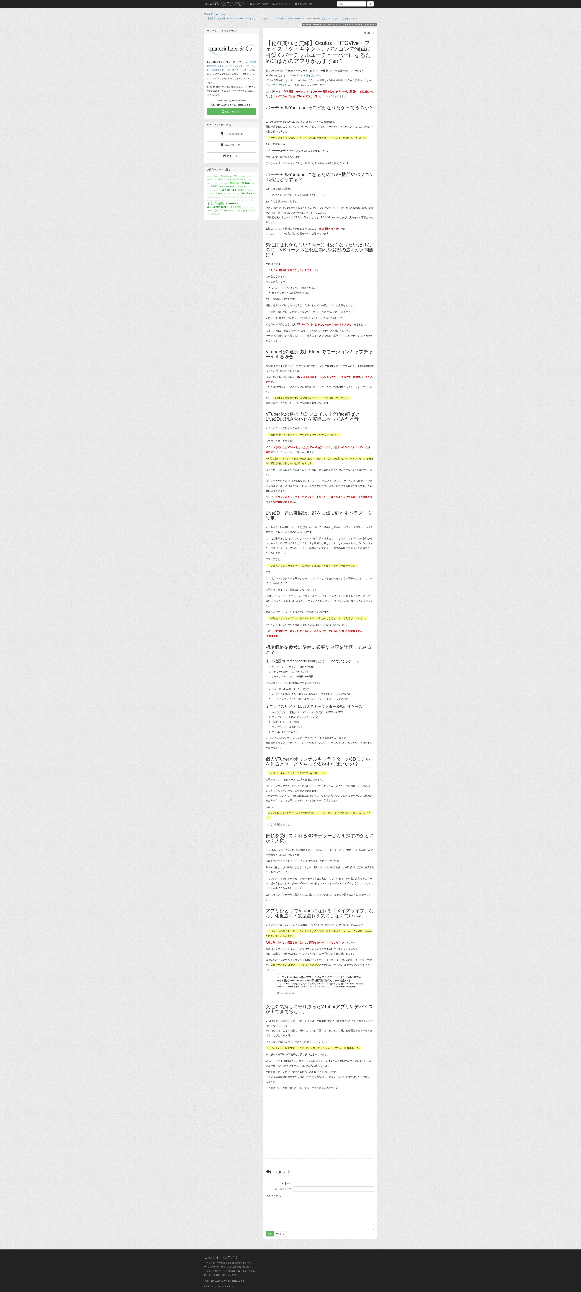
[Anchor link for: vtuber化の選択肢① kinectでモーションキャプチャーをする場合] (295, 356)
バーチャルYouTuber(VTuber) (315, 24)
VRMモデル (236, 194)
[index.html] (216, 14)
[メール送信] (368, 32)
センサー (228, 200)
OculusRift (242, 186)
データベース (248, 200)
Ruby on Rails (228, 189)
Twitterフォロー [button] (233, 145)
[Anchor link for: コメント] (295, 1171)
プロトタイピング (248, 207)
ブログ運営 (235, 206)
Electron (248, 176)
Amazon (209, 176)
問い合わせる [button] (233, 112)
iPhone (227, 179)
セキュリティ (219, 200)
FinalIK (210, 179)
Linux (227, 183)
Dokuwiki (242, 176)
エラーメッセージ (239, 197)
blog (223, 14)
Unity (219, 193)
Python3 (215, 190)
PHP (249, 187)
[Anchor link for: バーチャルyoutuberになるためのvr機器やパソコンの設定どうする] (305, 179)
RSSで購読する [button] (233, 134)
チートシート (238, 200)
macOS (245, 183)
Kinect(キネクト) (336, 24)
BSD (223, 176)
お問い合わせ (304, 3)
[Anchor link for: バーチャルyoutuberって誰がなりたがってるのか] (268, 112)
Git (215, 179)
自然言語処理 (215, 214)
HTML (220, 179)
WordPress (210, 197)
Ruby (241, 189)
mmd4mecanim (227, 186)
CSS (235, 176)
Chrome (229, 176)
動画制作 (252, 211)
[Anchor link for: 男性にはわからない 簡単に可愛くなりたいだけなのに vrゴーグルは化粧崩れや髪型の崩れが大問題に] (277, 254)
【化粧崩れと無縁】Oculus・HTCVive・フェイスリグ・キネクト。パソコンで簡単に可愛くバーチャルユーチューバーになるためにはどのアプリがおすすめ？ (282, 18)
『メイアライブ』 (305, 75)
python (209, 190)
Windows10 (248, 193)
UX (225, 194)
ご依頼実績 (226, 197)
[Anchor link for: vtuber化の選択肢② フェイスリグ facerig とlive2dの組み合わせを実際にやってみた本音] (361, 418)
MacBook (234, 182)
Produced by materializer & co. (218, 1286)
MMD (214, 186)
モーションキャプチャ (354, 24)
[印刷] (372, 32)
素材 (208, 214)
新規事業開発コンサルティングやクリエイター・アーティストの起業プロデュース (231, 65)
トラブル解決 (215, 203)
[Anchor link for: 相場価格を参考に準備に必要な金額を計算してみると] (277, 651)
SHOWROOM (260, 3)
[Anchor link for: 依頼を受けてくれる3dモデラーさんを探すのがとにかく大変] (291, 840)
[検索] (370, 4)
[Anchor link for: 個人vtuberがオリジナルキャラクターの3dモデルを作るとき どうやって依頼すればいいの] (361, 763)
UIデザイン (211, 194)
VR (229, 193)
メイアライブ (282, 3)
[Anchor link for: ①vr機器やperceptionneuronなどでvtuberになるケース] (361, 661)
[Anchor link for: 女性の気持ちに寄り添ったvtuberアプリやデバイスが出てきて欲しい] (309, 1011)
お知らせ (218, 197)
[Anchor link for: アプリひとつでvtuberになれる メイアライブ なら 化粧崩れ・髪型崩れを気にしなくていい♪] (363, 915)
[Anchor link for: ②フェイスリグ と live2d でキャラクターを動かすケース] (364, 706)
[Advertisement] (320, 1124)
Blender (217, 176)
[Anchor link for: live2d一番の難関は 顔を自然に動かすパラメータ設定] (281, 517)
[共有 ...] (364, 32)
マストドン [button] (233, 156)
